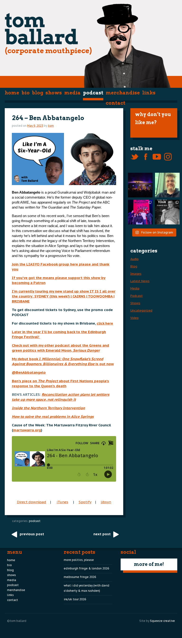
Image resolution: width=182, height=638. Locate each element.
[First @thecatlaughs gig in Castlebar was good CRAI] (140, 185)
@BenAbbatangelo (29, 372)
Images (135, 274)
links (148, 93)
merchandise (123, 93)
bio (26, 93)
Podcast (93, 93)
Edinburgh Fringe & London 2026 (86, 568)
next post (102, 534)
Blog (37, 93)
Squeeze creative (162, 621)
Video (134, 318)
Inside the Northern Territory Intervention (48, 408)
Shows (54, 93)
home (12, 93)
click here (105, 323)
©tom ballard (16, 621)
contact (115, 103)
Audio (134, 259)
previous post (32, 534)
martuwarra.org (27, 430)
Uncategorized (141, 310)
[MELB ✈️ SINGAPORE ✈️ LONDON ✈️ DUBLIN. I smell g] (167, 185)
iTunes (62, 502)
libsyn (106, 502)
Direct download (31, 502)
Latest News (140, 281)
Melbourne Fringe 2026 (80, 577)
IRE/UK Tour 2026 (75, 599)
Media (72, 93)
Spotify (85, 502)
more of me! (149, 564)
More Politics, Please (79, 560)
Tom (51, 125)
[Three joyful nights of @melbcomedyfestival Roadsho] (140, 212)
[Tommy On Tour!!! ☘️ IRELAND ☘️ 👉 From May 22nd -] (167, 212)
